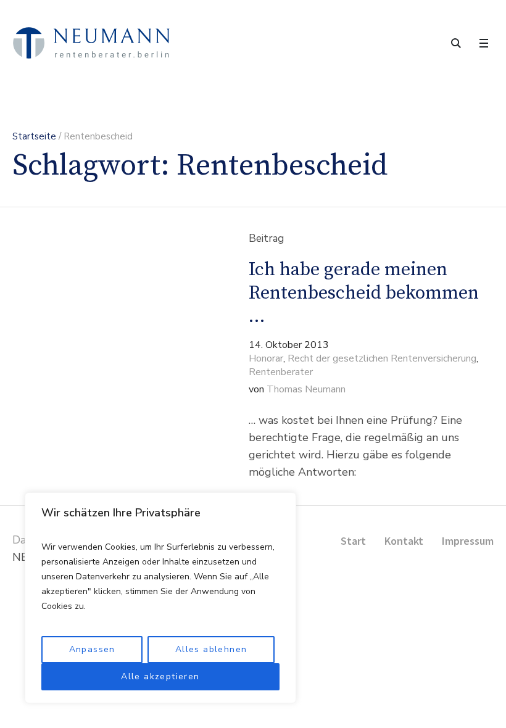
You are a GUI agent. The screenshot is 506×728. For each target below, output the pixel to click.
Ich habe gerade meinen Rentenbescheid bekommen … (364, 293)
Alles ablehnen (211, 649)
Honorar (266, 358)
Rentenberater (281, 372)
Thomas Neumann (306, 389)
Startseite (34, 136)
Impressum (468, 541)
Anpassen (92, 649)
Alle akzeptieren (160, 676)
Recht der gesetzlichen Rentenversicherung (382, 358)
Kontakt (403, 541)
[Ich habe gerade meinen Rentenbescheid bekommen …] (108, 356)
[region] (160, 597)
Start (353, 541)
